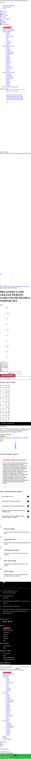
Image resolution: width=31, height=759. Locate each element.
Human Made (9, 52)
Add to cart (10, 373)
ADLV (8, 47)
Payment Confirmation (8, 659)
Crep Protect (9, 78)
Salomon (8, 42)
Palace (8, 56)
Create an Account (4, 751)
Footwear (5, 634)
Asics (7, 34)
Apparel (5, 636)
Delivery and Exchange (8, 657)
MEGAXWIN (3, 286)
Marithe (8, 58)
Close (1, 743)
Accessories (5, 638)
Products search (4, 89)
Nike (7, 37)
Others (8, 45)
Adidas (8, 33)
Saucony (8, 43)
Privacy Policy (6, 653)
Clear (4, 361)
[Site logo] (3, 11)
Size (1, 305)
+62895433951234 (7, 662)
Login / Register (7, 739)
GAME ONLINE (16, 438)
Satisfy (8, 63)
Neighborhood (10, 53)
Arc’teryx (8, 74)
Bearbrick (8, 75)
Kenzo (8, 59)
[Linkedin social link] (15, 446)
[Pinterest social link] (15, 445)
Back (7, 678)
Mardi (7, 60)
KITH (7, 55)
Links (4, 655)
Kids (4, 640)
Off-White (9, 62)
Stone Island (9, 68)
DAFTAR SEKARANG (7, 375)
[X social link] (15, 443)
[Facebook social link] (15, 442)
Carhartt (8, 50)
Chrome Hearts (10, 76)
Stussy (8, 65)
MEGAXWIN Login (13, 286)
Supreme (8, 66)
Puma (7, 40)
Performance (6, 632)
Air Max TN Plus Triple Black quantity (4, 365)
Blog (4, 647)
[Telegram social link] (15, 448)
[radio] (8, 308)
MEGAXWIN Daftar (24, 286)
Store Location (6, 645)
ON (7, 39)
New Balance (9, 36)
